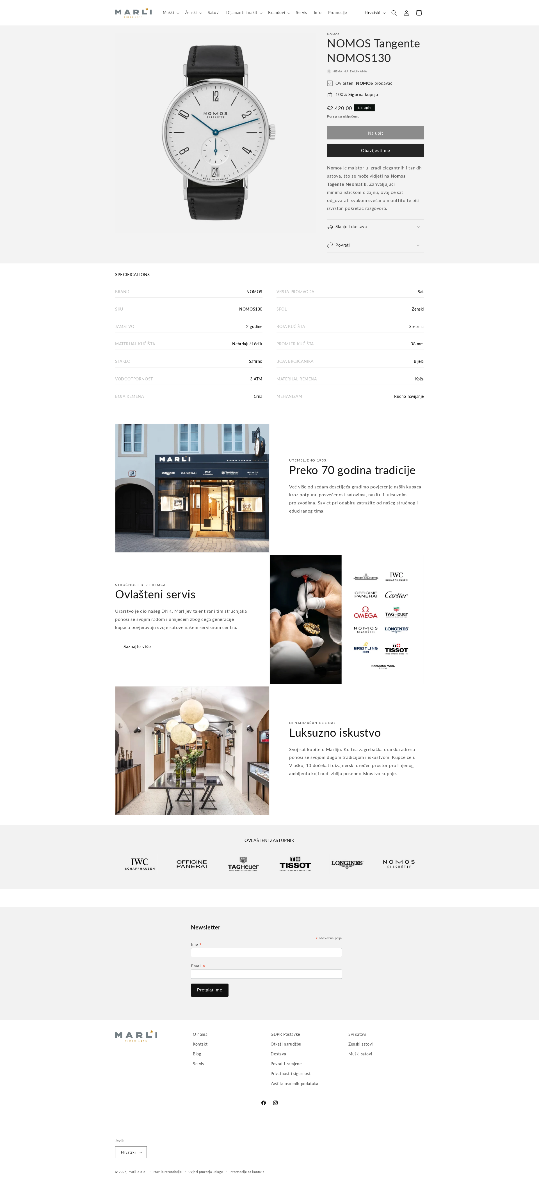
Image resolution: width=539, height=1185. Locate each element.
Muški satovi (360, 1053)
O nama (200, 1034)
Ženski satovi (360, 1044)
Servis (198, 1064)
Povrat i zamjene (286, 1064)
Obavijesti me (375, 150)
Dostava (278, 1053)
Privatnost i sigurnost (290, 1073)
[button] (170, 13)
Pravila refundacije (167, 1171)
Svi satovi (357, 1034)
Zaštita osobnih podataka (294, 1083)
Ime (196, 944)
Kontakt (200, 1044)
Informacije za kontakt (247, 1171)
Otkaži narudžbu (286, 1044)
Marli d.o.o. (137, 1172)
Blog (197, 1053)
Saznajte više (137, 646)
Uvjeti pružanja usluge (205, 1171)
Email (198, 966)
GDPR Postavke (285, 1034)
